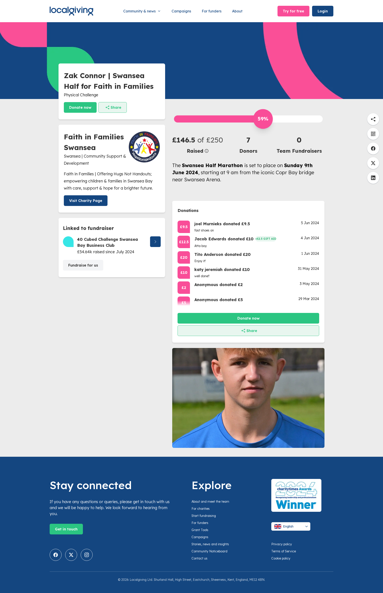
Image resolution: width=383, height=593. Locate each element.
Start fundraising (204, 516)
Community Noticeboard (209, 551)
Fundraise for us (83, 265)
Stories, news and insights (210, 544)
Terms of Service (283, 551)
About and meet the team (210, 502)
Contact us (199, 558)
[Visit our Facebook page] (56, 555)
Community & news (139, 11)
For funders (211, 11)
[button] (197, 144)
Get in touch (66, 529)
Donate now (80, 107)
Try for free (293, 11)
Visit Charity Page (85, 200)
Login (323, 11)
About (237, 11)
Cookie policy (280, 558)
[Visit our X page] (71, 555)
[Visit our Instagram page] (87, 555)
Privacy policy (281, 544)
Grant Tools (200, 530)
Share (116, 107)
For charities (201, 509)
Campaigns (181, 11)
